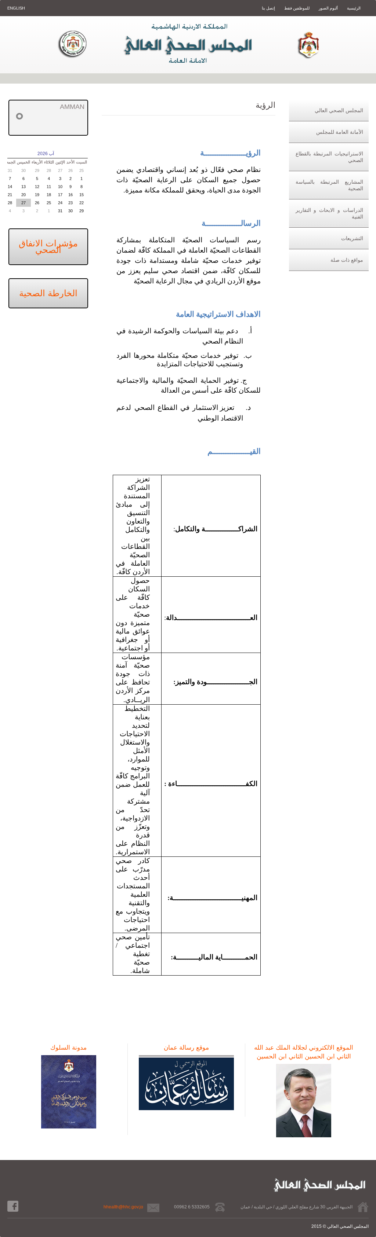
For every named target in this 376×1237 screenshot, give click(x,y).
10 (60, 186)
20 (23, 194)
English (16, 8)
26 (70, 170)
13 (23, 186)
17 (60, 194)
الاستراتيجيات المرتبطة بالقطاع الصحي (329, 157)
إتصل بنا (268, 8)
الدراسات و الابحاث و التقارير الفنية (329, 213)
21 (10, 194)
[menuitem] (329, 110)
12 (37, 186)
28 (49, 170)
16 (70, 194)
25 (81, 170)
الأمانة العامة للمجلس (339, 132)
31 (10, 170)
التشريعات (352, 238)
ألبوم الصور (328, 8)
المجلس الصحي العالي (339, 110)
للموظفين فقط (296, 8)
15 (81, 194)
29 (37, 170)
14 (10, 186)
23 (70, 203)
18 (49, 194)
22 (81, 203)
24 (60, 203)
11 (49, 186)
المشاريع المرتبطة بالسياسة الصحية (329, 185)
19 (37, 194)
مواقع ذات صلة (346, 260)
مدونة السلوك (68, 1047)
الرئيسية (353, 8)
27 (60, 170)
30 (23, 170)
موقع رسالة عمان (186, 1047)
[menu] (329, 185)
